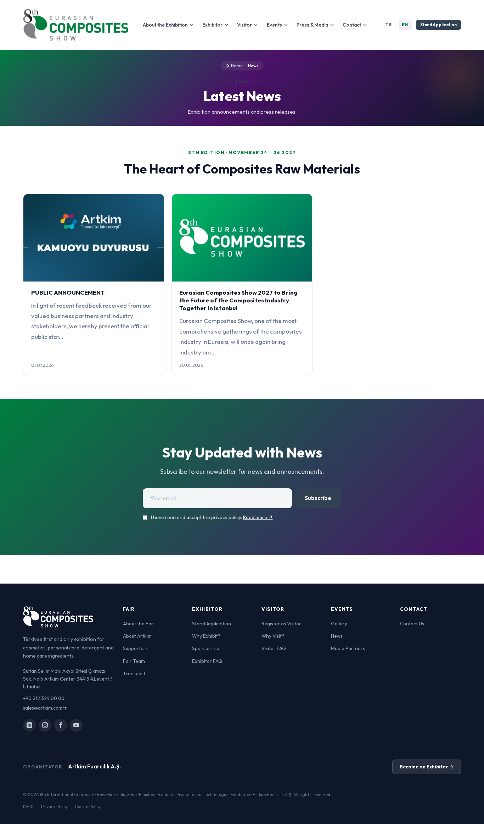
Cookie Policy (88, 806)
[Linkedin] (29, 725)
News (337, 636)
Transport (134, 673)
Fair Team (134, 661)
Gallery (339, 623)
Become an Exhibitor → (427, 766)
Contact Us (412, 623)
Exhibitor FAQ (207, 661)
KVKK (28, 806)
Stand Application (438, 24)
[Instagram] (45, 725)
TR (388, 24)
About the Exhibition (165, 25)
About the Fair (138, 623)
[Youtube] (76, 725)
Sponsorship (205, 648)
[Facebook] (60, 725)
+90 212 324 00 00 (43, 698)
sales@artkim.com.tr (45, 708)
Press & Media (312, 25)
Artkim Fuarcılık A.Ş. (94, 766)
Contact (352, 25)
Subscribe (318, 498)
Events (274, 25)
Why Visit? (272, 636)
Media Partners (348, 648)
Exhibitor (212, 25)
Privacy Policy (54, 806)
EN (405, 24)
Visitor (244, 25)
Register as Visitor (281, 623)
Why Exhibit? (206, 636)
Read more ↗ (258, 517)
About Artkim (137, 636)
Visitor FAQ (273, 648)
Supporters (135, 648)
